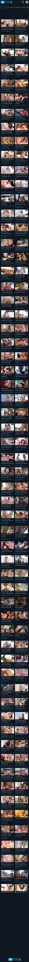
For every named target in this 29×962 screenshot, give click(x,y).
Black (10, 294)
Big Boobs (5, 60)
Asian (17, 264)
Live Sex (3, 7)
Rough (10, 494)
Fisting (18, 76)
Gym (21, 710)
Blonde (8, 31)
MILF (17, 60)
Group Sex (5, 378)
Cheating (22, 522)
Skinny (11, 392)
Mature (18, 134)
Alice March (23, 720)
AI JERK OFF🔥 (25, 7)
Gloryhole (22, 120)
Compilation (18, 280)
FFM (17, 120)
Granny (4, 581)
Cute (24, 221)
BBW (23, 494)
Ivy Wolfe (23, 849)
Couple (11, 738)
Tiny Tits (5, 336)
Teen (4, 31)
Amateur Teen (5, 539)
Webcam (11, 206)
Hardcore (23, 60)
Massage (24, 581)
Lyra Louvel (18, 864)
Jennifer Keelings (19, 146)
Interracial (23, 235)
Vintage (18, 822)
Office (17, 378)
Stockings (9, 710)
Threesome (4, 62)
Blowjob (24, 105)
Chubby (11, 192)
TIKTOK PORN (17, 7)
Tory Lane (20, 649)
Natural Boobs (5, 524)
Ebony (10, 336)
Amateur (18, 105)
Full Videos (10, 7)
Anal (4, 148)
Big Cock (24, 250)
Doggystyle (4, 77)
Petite (22, 322)
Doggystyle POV (19, 207)
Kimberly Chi (18, 806)
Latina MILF (19, 31)
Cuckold (17, 451)
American (18, 206)
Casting (8, 148)
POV (7, 250)
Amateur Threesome (20, 32)
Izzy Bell (17, 89)
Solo (10, 465)
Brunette (5, 178)
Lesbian (5, 322)
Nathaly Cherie (5, 762)
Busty (24, 779)
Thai (22, 264)
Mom (17, 178)
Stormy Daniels (19, 607)
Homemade (4, 823)
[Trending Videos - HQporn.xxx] (6, 2)
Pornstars (5, 76)
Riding (22, 538)
